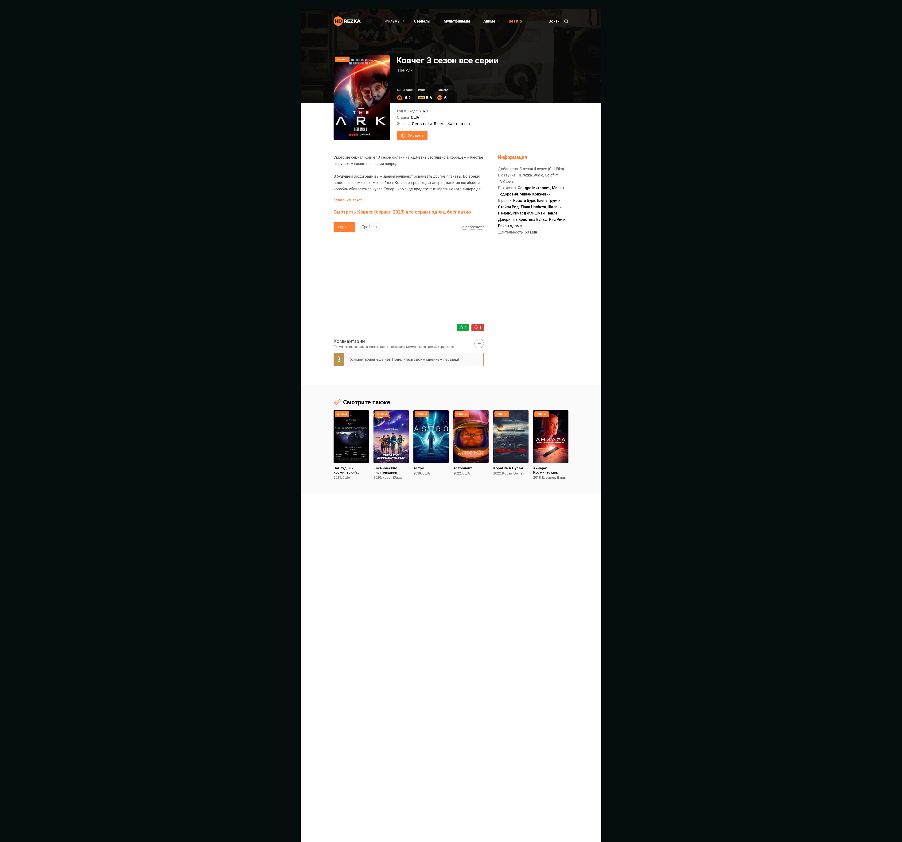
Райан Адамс (510, 226)
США (415, 117)
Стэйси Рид (508, 207)
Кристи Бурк (524, 200)
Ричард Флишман (529, 213)
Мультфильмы (457, 21)
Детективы (422, 124)
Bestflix (515, 21)
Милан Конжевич (535, 194)
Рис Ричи (557, 219)
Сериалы (422, 21)
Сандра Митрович (534, 188)
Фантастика (459, 124)
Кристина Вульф (533, 219)
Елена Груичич (550, 200)
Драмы (440, 124)
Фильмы (392, 21)
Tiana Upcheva (533, 207)
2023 (423, 111)
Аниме (489, 21)
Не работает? (472, 227)
